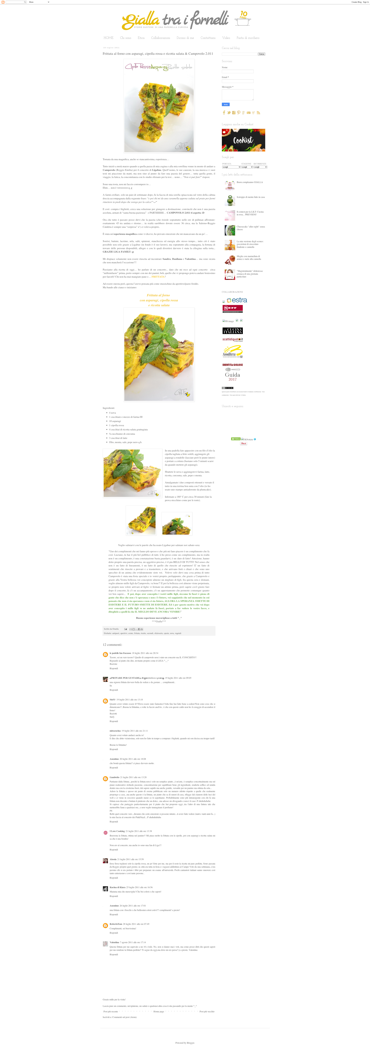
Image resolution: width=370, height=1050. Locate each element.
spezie (166, 633)
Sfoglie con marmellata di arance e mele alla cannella (249, 257)
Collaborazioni (160, 38)
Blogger (190, 1042)
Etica (141, 38)
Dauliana (177, 259)
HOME (108, 38)
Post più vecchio (207, 1011)
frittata (137, 633)
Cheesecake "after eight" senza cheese (251, 228)
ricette (143, 633)
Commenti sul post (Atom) (124, 1017)
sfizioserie (158, 633)
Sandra (167, 259)
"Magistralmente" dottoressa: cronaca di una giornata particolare (250, 273)
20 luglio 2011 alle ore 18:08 (133, 758)
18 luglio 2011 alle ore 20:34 (145, 652)
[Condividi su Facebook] (139, 629)
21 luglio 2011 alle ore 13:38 (139, 831)
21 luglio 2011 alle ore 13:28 (133, 777)
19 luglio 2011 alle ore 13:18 (129, 699)
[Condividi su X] (136, 629)
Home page (158, 1011)
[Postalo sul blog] (133, 629)
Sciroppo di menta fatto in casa (251, 196)
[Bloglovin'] (253, 113)
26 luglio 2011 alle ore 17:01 (133, 905)
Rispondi (114, 668)
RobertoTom (116, 924)
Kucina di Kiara (117, 887)
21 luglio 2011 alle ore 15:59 (130, 859)
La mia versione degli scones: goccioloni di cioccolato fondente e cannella (250, 244)
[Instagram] (234, 113)
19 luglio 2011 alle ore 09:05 (178, 677)
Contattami (208, 38)
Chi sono (125, 38)
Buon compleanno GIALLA (250, 182)
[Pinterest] (239, 113)
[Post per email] (125, 628)
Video (226, 38)
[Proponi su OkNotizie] (247, 439)
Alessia (113, 859)
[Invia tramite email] (130, 629)
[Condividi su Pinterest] (141, 629)
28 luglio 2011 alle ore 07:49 (136, 923)
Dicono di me (185, 38)
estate (130, 633)
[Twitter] (229, 113)
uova (172, 633)
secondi (150, 633)
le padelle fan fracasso (120, 653)
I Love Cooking (117, 831)
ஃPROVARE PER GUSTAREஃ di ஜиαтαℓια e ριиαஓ (137, 677)
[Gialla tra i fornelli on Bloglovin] (255, 439)
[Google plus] (244, 113)
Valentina (190, 259)
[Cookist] (243, 139)
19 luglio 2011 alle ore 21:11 (135, 730)
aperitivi (123, 633)
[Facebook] (224, 113)
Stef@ (113, 699)
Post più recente (110, 1011)
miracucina (115, 730)
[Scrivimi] (248, 113)
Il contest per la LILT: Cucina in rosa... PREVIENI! (250, 213)
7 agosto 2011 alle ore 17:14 (133, 942)
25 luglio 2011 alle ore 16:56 (139, 887)
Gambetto (114, 777)
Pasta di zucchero (248, 38)
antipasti (115, 633)
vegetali (178, 633)
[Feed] (258, 113)
